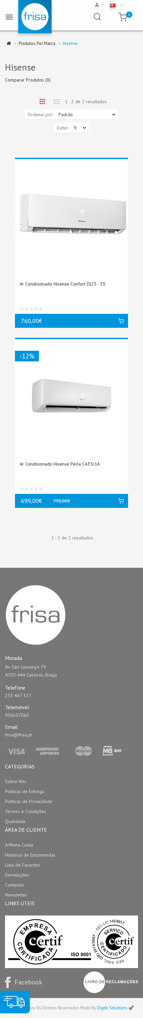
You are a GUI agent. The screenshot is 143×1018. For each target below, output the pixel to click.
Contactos (14, 885)
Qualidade (15, 821)
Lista (56, 101)
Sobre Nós (15, 781)
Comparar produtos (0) (28, 80)
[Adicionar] (121, 321)
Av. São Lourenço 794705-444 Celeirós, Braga (31, 671)
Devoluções (17, 875)
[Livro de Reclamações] (110, 982)
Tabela (42, 101)
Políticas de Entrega (24, 791)
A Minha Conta (19, 845)
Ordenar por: (40, 114)
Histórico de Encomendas (30, 855)
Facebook (28, 982)
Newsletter (16, 895)
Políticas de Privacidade (28, 801)
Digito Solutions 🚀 (115, 1008)
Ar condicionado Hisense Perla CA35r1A (60, 464)
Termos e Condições (25, 811)
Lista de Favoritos (22, 865)
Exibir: (63, 128)
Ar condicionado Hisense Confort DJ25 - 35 (62, 284)
